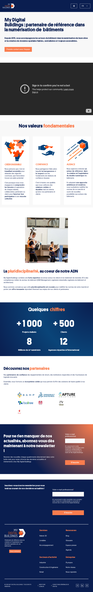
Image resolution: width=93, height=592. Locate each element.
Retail (41, 572)
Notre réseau (70, 567)
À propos (69, 563)
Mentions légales (42, 585)
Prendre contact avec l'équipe (18, 49)
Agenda (68, 550)
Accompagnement (46, 545)
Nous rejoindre (71, 572)
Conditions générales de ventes (61, 585)
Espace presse (71, 545)
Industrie (42, 563)
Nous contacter (15, 551)
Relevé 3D (43, 536)
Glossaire (69, 540)
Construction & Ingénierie (48, 567)
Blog (67, 536)
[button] (74, 6)
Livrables (42, 540)
